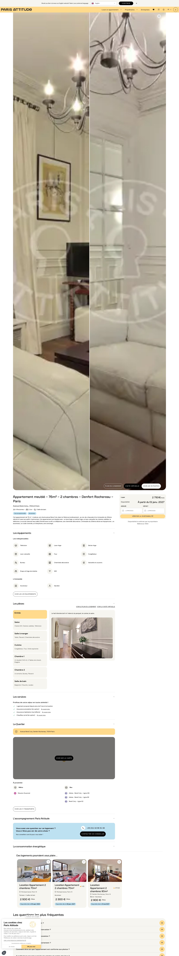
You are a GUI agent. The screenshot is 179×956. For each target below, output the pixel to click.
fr (168, 9)
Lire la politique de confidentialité (15, 940)
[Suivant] (162, 251)
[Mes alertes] (158, 9)
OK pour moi (31, 946)
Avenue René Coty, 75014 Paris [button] (26, 506)
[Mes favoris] (153, 9)
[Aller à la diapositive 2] (35, 878)
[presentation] (112, 9)
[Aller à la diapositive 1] (82, 655)
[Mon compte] (175, 9)
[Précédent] (16, 251)
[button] (4, 953)
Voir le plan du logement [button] (86, 607)
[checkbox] (159, 16)
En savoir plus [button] (45, 709)
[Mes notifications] (163, 9)
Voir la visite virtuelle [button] (106, 607)
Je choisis (12, 946)
